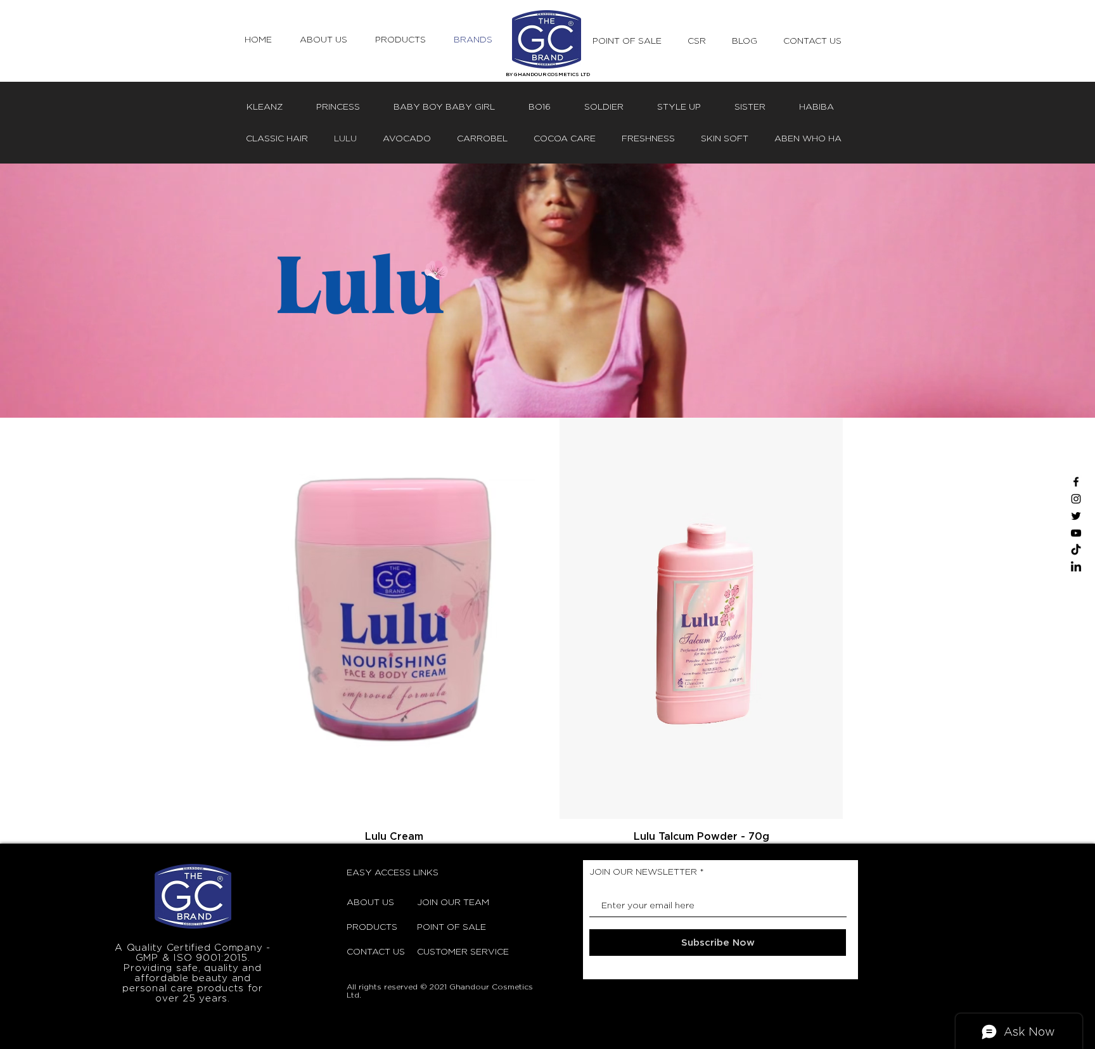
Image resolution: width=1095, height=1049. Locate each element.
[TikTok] (1076, 550)
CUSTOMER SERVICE (448, 951)
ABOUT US (370, 901)
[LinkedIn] (1076, 567)
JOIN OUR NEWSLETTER (643, 871)
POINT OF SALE (448, 926)
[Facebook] (1076, 481)
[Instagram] (1076, 498)
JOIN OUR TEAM (448, 901)
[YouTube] (1076, 533)
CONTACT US (376, 951)
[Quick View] (393, 618)
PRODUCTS (372, 926)
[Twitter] (1076, 516)
